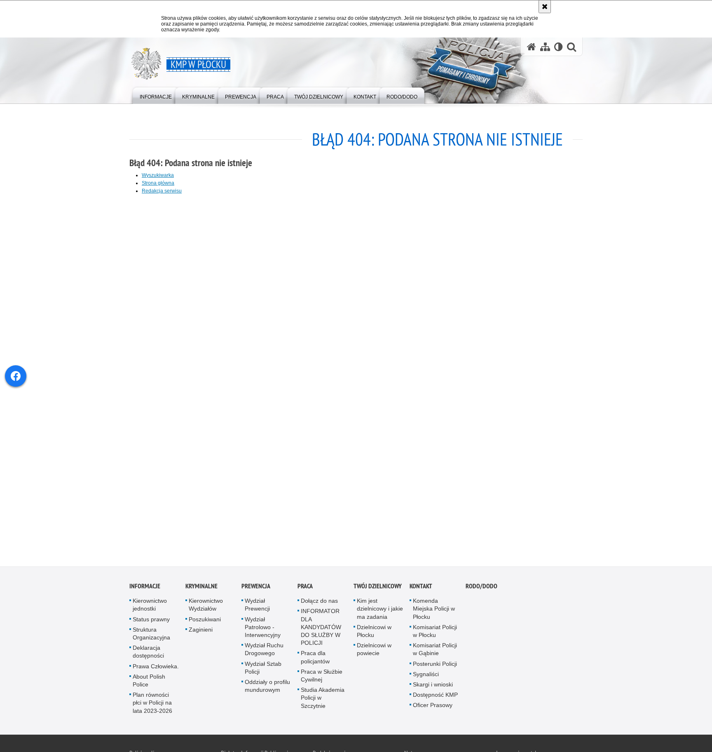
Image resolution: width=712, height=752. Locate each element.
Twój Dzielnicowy (378, 587)
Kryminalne (201, 587)
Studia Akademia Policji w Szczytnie (322, 699)
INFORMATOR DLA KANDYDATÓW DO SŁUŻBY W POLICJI (321, 628)
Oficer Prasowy (432, 706)
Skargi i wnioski (433, 685)
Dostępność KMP (435, 696)
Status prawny (151, 620)
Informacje (144, 587)
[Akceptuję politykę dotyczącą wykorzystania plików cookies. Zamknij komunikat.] (545, 6)
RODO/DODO (481, 587)
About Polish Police (149, 681)
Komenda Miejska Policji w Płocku (434, 610)
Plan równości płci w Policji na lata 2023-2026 (152, 704)
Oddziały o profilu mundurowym (267, 687)
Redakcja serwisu (162, 191)
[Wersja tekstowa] (558, 47)
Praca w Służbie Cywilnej (321, 677)
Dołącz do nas (319, 602)
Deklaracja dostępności (148, 653)
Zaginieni (201, 630)
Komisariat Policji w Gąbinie (435, 650)
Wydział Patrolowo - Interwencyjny (263, 628)
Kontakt (421, 587)
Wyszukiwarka (158, 175)
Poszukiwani (205, 620)
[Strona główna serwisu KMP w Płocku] (531, 47)
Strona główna (158, 183)
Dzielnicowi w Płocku (374, 632)
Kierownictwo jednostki (150, 606)
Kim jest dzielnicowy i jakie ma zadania (380, 610)
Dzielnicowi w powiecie (374, 650)
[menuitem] (155, 95)
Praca (305, 587)
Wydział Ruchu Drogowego (264, 650)
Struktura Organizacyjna (151, 634)
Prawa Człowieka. (156, 667)
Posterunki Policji (435, 665)
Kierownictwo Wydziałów (206, 606)
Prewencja (255, 587)
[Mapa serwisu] (545, 47)
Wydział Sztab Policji (263, 669)
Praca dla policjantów (315, 658)
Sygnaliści (426, 675)
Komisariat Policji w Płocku (435, 632)
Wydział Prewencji (257, 606)
